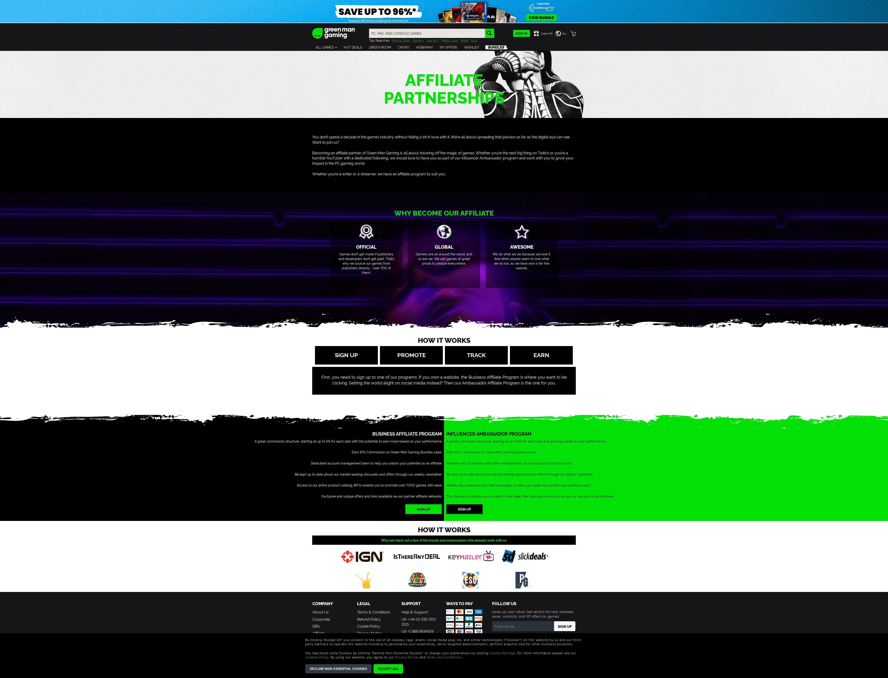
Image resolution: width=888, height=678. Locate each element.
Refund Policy (369, 619)
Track (476, 355)
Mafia (464, 40)
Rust (474, 40)
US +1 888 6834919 (417, 631)
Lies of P (432, 40)
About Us (320, 611)
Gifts (316, 625)
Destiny (418, 40)
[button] (326, 47)
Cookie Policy (368, 625)
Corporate (321, 619)
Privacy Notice (406, 657)
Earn (541, 355)
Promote (411, 355)
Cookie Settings (502, 653)
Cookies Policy (317, 657)
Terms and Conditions (444, 657)
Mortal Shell (401, 40)
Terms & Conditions (373, 611)
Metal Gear (449, 40)
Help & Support (414, 611)
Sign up (346, 355)
